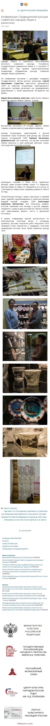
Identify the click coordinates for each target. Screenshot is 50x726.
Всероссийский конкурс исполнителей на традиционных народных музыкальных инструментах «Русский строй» (22, 571)
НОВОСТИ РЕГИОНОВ (9, 544)
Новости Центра (10, 508)
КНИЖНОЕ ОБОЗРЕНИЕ (10, 546)
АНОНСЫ (5, 541)
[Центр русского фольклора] (2, 10)
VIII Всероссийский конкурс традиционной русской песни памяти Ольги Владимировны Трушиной (22, 566)
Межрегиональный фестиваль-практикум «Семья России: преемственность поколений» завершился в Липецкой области (24, 588)
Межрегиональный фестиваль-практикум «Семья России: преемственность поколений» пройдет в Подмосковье (22, 609)
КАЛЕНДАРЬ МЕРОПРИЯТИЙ (11, 538)
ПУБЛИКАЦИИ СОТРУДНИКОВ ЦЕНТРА (15, 549)
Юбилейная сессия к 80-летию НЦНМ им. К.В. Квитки (25, 520)
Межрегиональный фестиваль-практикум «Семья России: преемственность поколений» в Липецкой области (22, 595)
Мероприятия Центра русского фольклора (17, 557)
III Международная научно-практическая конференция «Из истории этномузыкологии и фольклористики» (22, 604)
